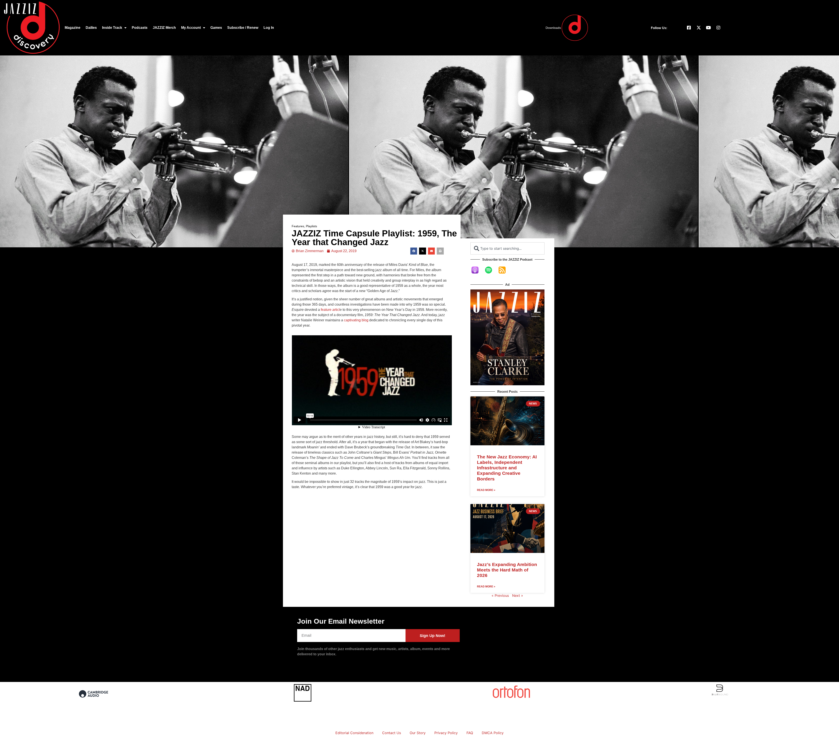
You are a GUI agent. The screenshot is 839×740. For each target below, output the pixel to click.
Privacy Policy (446, 733)
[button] (413, 251)
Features (298, 226)
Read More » (486, 490)
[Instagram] (718, 27)
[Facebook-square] (689, 27)
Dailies (91, 27)
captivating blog (356, 320)
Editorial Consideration (354, 733)
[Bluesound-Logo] (720, 694)
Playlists (311, 226)
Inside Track (112, 27)
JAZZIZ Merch (164, 27)
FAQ (469, 733)
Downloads (553, 27)
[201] (94, 700)
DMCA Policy (493, 733)
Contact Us (391, 733)
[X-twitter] (698, 27)
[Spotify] (491, 270)
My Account (191, 27)
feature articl (330, 309)
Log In (268, 27)
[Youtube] (708, 27)
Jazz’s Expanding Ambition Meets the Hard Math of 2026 (507, 570)
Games (216, 27)
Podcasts (139, 27)
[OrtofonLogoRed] (511, 698)
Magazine (72, 27)
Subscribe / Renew (242, 27)
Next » (517, 595)
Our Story (418, 733)
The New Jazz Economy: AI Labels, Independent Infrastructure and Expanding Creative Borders (507, 467)
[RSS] (504, 270)
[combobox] (507, 248)
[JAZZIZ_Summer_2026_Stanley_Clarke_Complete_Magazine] (507, 384)
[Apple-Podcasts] (477, 270)
